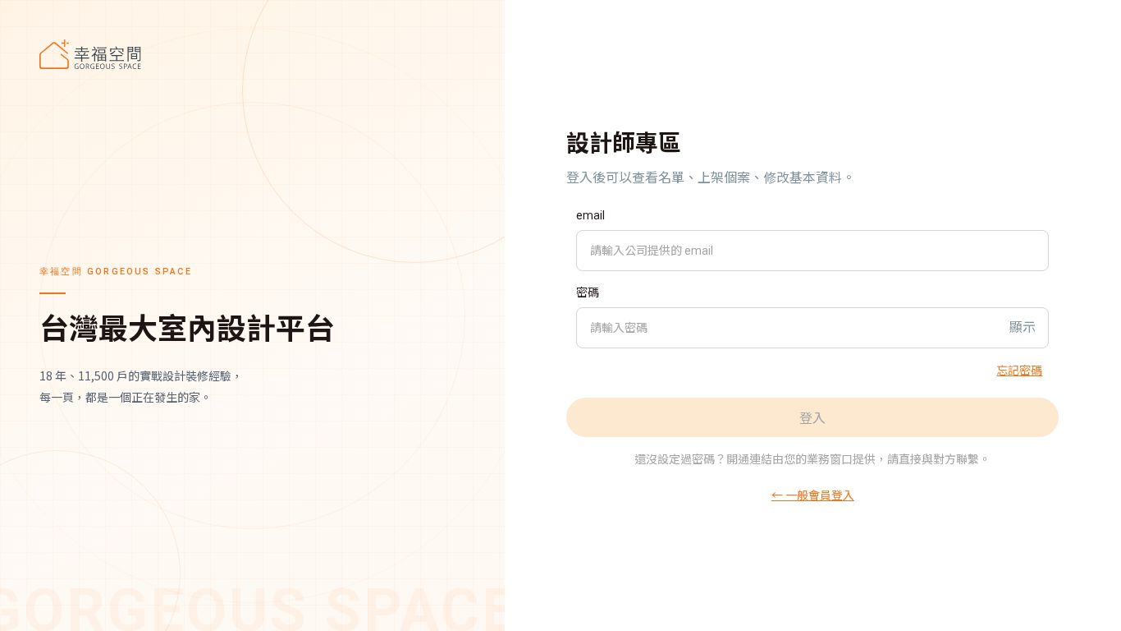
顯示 (1022, 327)
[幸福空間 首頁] (252, 54)
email (590, 215)
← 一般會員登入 (812, 494)
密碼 (587, 292)
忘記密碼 (1019, 370)
